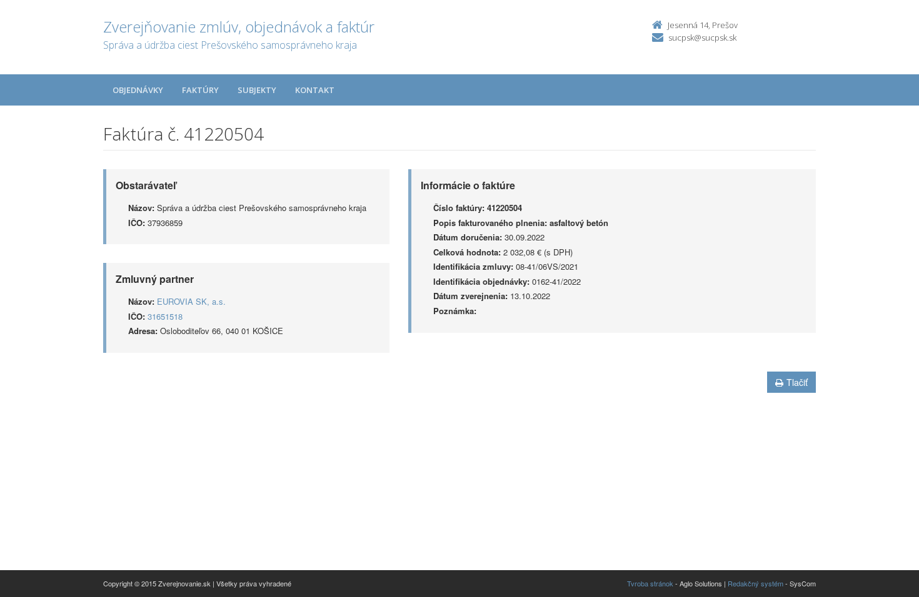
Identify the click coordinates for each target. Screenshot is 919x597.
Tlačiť (797, 382)
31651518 (165, 316)
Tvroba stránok (650, 583)
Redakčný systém (755, 583)
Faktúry (200, 90)
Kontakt (314, 90)
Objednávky (138, 90)
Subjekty (257, 90)
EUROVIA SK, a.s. (191, 301)
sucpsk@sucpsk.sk (702, 37)
